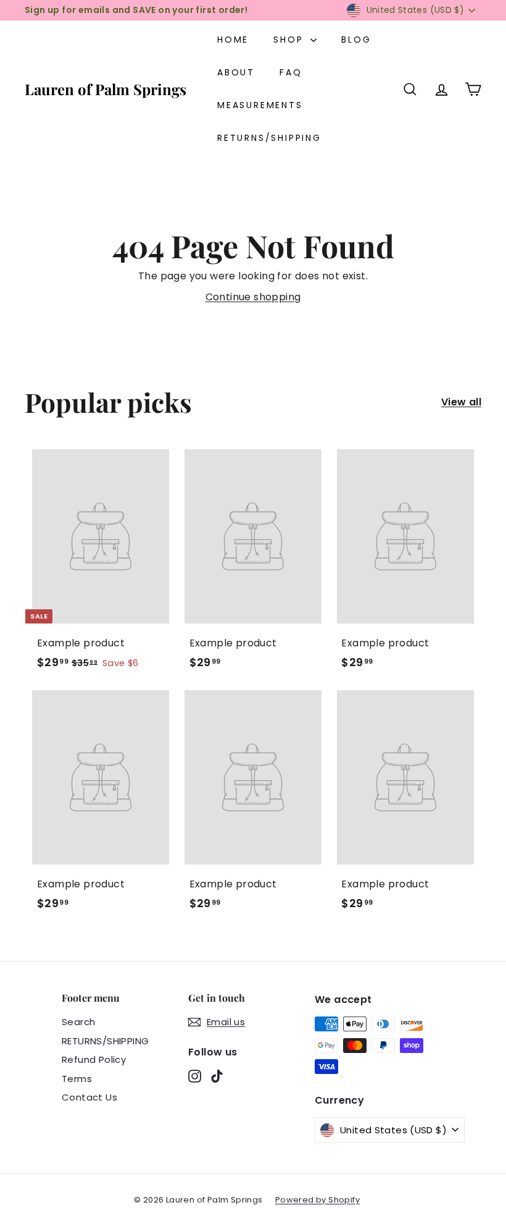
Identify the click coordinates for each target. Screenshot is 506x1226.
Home (233, 39)
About (236, 72)
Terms (77, 1078)
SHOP (290, 39)
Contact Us (89, 1097)
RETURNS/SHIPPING (269, 138)
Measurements (260, 105)
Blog (356, 39)
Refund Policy (94, 1059)
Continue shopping (253, 297)
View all (461, 402)
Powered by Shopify (317, 1200)
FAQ (291, 72)
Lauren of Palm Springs (105, 89)
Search (78, 1021)
